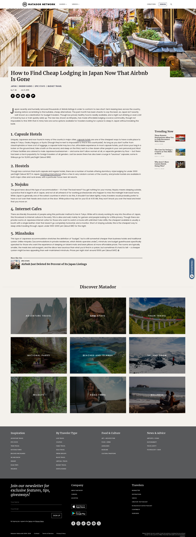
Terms (101, 282)
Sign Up (118, 277)
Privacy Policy (110, 282)
